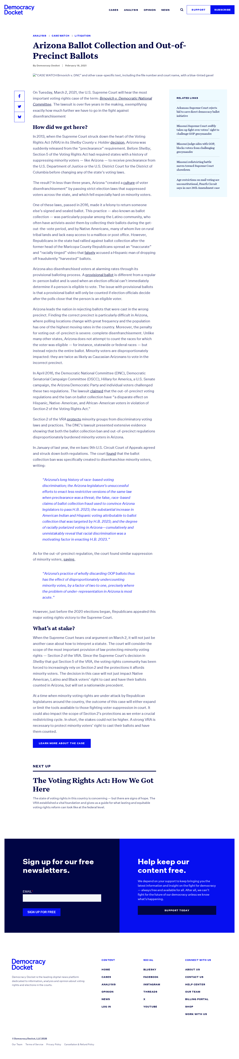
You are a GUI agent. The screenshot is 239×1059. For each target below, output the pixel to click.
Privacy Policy (53, 1044)
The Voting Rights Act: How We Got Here (93, 784)
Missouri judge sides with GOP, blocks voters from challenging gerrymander (196, 147)
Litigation (83, 35)
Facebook (151, 977)
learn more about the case (62, 743)
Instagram (151, 984)
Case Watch (61, 35)
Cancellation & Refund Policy (79, 1044)
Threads (150, 991)
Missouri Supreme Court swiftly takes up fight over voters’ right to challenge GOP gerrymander (198, 129)
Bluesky (149, 969)
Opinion (150, 10)
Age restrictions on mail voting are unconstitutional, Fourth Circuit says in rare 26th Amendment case (198, 183)
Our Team (192, 991)
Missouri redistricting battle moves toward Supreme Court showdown (195, 165)
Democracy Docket (48, 65)
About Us (192, 969)
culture (129, 182)
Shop (189, 1006)
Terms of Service (34, 1044)
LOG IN (106, 1006)
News (165, 10)
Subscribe (222, 9)
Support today (177, 910)
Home (106, 969)
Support (199, 9)
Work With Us (196, 1014)
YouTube (150, 1006)
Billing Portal (197, 999)
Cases (113, 10)
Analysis (131, 10)
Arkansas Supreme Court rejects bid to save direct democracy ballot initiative (198, 111)
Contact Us (194, 977)
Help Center (195, 984)
